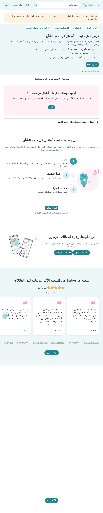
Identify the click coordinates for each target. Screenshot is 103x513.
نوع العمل (90, 28)
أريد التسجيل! (51, 352)
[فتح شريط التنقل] (6, 5)
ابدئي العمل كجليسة (20, 5)
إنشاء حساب (51, 208)
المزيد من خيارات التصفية (36, 28)
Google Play (62, 253)
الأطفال (76, 28)
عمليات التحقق (60, 28)
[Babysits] (91, 5)
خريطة (50, 500)
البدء (51, 107)
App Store (80, 253)
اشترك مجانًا (92, 64)
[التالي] (4, 316)
